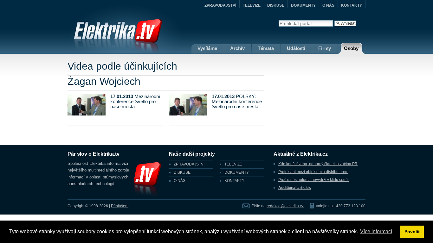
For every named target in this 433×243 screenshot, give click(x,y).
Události (296, 48)
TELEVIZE (252, 5)
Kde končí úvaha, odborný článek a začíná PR (318, 164)
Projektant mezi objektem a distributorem (313, 172)
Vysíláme (207, 48)
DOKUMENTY (303, 5)
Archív (237, 48)
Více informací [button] (376, 231)
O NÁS (328, 5)
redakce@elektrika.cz (285, 206)
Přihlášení (119, 206)
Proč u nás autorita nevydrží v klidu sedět (313, 180)
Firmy (324, 48)
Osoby (351, 48)
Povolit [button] (412, 231)
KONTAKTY (351, 5)
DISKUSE (275, 5)
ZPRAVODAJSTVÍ (220, 5)
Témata (266, 48)
